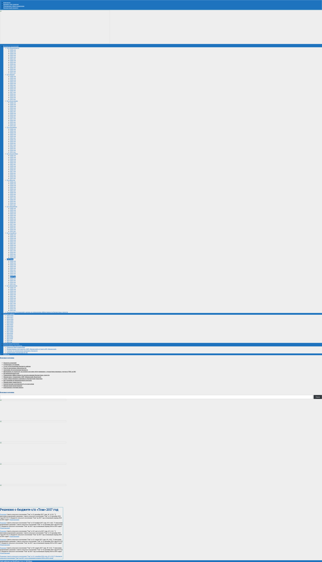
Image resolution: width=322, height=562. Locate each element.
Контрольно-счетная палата (13, 387)
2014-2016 (10, 337)
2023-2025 (10, 321)
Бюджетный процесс (10, 8)
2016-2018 (10, 333)
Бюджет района (8, 314)
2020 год (13, 60)
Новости (6, 354)
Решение (3, 514)
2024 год (13, 53)
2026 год (13, 50)
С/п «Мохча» (11, 180)
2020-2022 (10, 326)
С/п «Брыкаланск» (13, 48)
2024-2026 (10, 319)
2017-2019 (10, 331)
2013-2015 (10, 338)
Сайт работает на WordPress (10, 561)
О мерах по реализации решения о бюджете (22, 351)
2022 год (13, 57)
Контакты (6, 2)
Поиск (318, 397)
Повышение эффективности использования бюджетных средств (26, 375)
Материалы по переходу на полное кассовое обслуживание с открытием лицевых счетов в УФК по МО (39, 371)
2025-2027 (10, 317)
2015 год (13, 69)
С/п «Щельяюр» (12, 286)
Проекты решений (9, 363)
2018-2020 (10, 330)
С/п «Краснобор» (12, 154)
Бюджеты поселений (10, 46)
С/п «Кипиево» (12, 127)
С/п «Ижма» (11, 74)
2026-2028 (10, 315)
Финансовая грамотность (12, 382)
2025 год (13, 52)
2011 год (9, 342)
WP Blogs (29, 561)
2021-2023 (10, 324)
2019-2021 (10, 328)
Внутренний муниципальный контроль (17, 380)
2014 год (13, 71)
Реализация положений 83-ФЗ (17, 352)
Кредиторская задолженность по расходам (18, 384)
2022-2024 (10, 323)
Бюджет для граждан (11, 4)
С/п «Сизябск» (11, 233)
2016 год (13, 67)
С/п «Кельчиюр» (12, 101)
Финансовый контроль (11, 344)
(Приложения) (14, 520)
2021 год (13, 59)
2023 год (13, 55)
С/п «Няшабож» (12, 206)
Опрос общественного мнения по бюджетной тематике (22, 378)
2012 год (9, 340)
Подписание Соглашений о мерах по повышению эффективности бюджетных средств (37, 312)
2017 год (13, 66)
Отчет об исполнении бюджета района (17, 366)
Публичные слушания (11, 364)
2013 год (13, 73)
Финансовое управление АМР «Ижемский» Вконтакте (22, 377)
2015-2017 (10, 335)
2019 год (13, 62)
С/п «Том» (10, 259)
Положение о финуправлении (13, 6)
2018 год (13, 64)
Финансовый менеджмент (12, 386)
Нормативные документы (12, 345)
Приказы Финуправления (16, 347)
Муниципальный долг (11, 373)
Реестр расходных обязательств (14, 368)
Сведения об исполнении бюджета (15, 370)
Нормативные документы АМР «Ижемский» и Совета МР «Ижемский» (31, 349)
